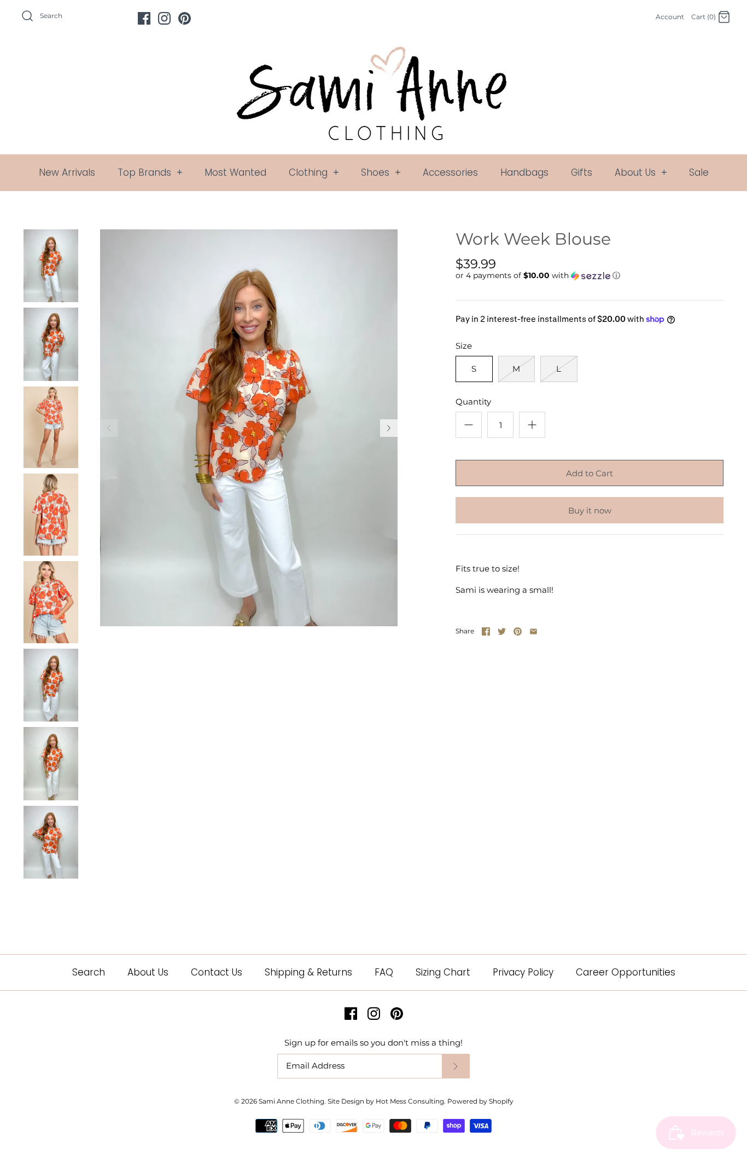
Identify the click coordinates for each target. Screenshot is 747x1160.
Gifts (581, 172)
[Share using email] (533, 631)
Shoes (381, 172)
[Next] (389, 428)
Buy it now (589, 510)
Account (670, 17)
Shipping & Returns (308, 972)
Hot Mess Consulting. (411, 1101)
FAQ (384, 972)
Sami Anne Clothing (291, 1101)
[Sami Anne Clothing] (373, 53)
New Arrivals (67, 172)
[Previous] (109, 428)
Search (88, 972)
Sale (699, 172)
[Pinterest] (184, 18)
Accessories (450, 172)
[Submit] (455, 1066)
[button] (538, 275)
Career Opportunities (625, 972)
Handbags (524, 172)
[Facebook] (144, 18)
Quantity (473, 401)
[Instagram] (164, 18)
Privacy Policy (523, 972)
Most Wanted (235, 172)
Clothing (314, 172)
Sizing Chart (443, 972)
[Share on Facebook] (486, 631)
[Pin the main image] (517, 631)
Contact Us (216, 972)
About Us (641, 172)
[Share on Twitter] (502, 631)
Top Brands (150, 172)
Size (464, 346)
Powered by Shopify (480, 1101)
